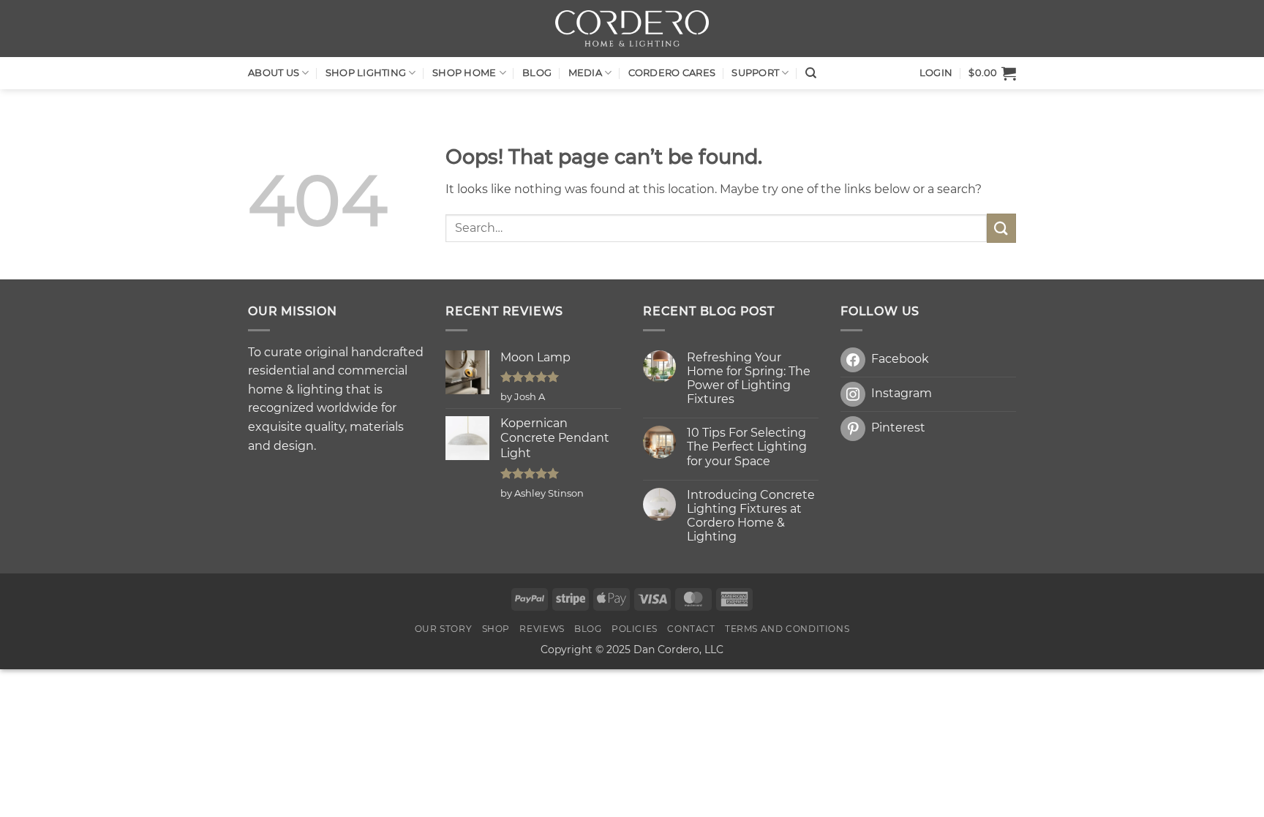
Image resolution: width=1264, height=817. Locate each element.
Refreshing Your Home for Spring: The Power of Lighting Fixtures (748, 378)
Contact (691, 628)
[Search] (810, 73)
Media (585, 72)
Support (755, 72)
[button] (992, 73)
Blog (537, 72)
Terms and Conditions (787, 628)
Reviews (541, 628)
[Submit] (1001, 228)
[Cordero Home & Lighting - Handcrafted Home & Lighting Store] (632, 28)
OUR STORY (444, 628)
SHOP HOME (464, 72)
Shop (496, 628)
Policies (635, 628)
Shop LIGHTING (366, 72)
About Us (273, 72)
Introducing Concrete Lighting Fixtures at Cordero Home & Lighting (751, 516)
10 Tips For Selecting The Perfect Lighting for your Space (747, 446)
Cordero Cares (671, 72)
